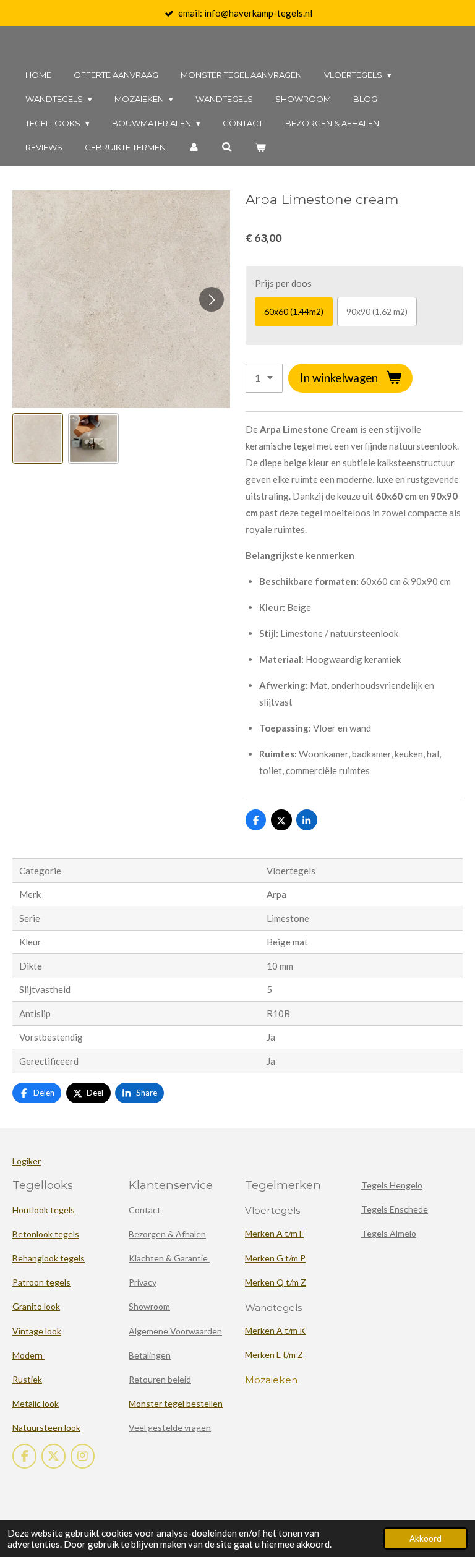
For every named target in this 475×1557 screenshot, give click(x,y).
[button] (37, 438)
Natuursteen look (46, 1427)
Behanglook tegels (48, 1258)
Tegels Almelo (388, 1233)
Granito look (36, 1306)
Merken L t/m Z (274, 1354)
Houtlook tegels (43, 1210)
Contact (145, 1210)
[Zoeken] (227, 147)
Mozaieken (271, 1380)
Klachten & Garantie (169, 1258)
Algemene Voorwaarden (175, 1331)
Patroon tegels (41, 1282)
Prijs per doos (283, 283)
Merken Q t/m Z (275, 1282)
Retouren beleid (160, 1379)
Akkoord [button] (425, 1538)
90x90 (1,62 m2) (377, 311)
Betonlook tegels (45, 1234)
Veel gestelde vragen (170, 1427)
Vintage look (36, 1331)
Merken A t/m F (274, 1233)
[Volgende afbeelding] (211, 299)
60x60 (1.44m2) (293, 311)
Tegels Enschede (394, 1209)
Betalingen (150, 1355)
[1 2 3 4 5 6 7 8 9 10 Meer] (264, 378)
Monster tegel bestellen (176, 1403)
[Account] (193, 147)
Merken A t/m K (275, 1330)
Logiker (26, 1161)
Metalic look (35, 1403)
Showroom (149, 1306)
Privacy (142, 1282)
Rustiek (27, 1379)
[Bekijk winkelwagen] (260, 147)
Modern (28, 1355)
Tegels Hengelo (391, 1185)
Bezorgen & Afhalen (167, 1234)
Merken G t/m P (275, 1258)
